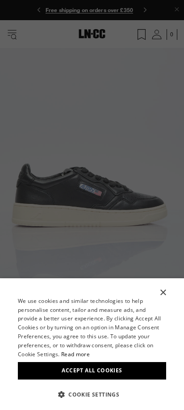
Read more (75, 354)
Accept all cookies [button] (92, 370)
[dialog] (92, 344)
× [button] (162, 292)
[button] (92, 394)
